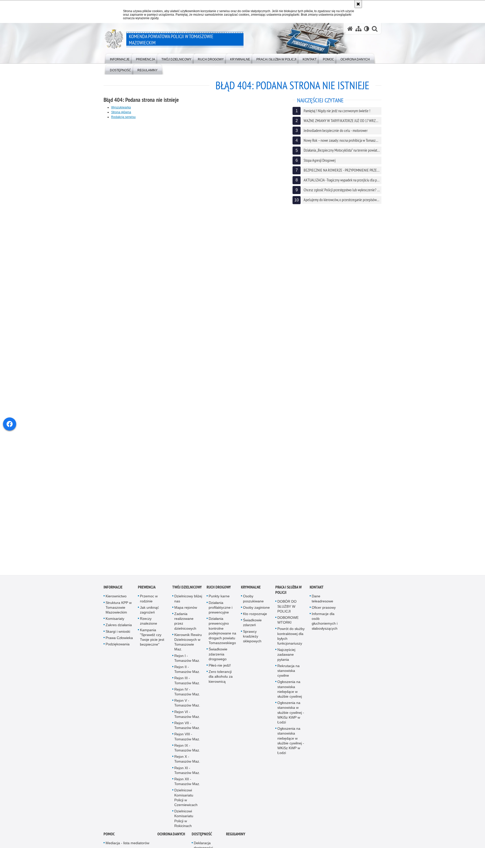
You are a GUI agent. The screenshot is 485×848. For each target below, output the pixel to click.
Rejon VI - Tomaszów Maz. (187, 719)
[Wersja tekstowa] (366, 29)
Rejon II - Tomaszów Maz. (187, 674)
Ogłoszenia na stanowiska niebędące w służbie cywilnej (289, 694)
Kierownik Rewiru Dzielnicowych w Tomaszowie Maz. (188, 647)
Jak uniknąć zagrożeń (149, 614)
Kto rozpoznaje (255, 619)
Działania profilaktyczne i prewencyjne (220, 612)
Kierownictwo (116, 601)
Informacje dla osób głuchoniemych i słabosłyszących (324, 626)
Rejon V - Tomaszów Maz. (187, 707)
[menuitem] (120, 58)
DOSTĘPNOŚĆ (202, 839)
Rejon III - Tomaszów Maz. (187, 685)
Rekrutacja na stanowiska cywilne (288, 675)
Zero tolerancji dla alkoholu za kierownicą (221, 681)
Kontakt (317, 592)
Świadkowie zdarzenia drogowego (218, 659)
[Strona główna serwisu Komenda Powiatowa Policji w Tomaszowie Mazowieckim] (350, 29)
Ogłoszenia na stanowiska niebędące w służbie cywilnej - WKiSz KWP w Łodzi (290, 746)
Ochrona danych (171, 839)
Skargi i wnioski (118, 636)
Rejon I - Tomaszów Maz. (187, 663)
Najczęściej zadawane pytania (286, 659)
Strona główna (121, 112)
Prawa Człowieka (119, 643)
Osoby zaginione (256, 612)
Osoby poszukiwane (253, 603)
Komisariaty (115, 624)
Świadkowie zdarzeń (252, 627)
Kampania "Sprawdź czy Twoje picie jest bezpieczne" (152, 642)
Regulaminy (235, 839)
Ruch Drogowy (219, 592)
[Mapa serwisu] (358, 29)
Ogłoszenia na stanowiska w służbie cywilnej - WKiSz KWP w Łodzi (290, 717)
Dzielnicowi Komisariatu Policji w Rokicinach (183, 823)
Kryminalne (251, 592)
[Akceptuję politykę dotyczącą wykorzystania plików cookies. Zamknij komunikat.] (358, 4)
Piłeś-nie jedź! (220, 670)
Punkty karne (219, 601)
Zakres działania (119, 630)
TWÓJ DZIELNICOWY (187, 592)
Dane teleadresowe (322, 603)
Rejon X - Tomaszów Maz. (187, 764)
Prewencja (147, 592)
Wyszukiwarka (121, 107)
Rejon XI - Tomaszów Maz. (187, 775)
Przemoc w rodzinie (149, 603)
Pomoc (109, 839)
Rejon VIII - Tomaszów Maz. (187, 741)
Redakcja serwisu (123, 117)
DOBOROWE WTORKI (288, 625)
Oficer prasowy (324, 612)
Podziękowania (118, 649)
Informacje (113, 592)
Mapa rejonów (185, 612)
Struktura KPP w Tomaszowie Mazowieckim (119, 612)
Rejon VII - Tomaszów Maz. (187, 730)
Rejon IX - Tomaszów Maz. (187, 752)
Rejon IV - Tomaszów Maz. (187, 696)
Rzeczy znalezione (148, 626)
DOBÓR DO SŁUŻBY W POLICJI (287, 611)
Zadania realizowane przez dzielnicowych (185, 626)
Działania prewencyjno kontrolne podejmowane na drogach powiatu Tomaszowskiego (222, 636)
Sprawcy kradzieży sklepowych (252, 641)
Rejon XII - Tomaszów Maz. (187, 786)
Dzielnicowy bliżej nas (188, 603)
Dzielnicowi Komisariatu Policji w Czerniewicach (186, 802)
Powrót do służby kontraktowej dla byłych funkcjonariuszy (291, 641)
